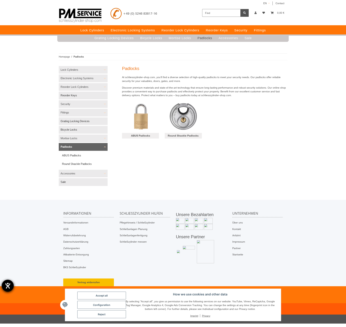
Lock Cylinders (69, 69)
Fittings (65, 112)
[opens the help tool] (8, 286)
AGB (65, 229)
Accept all (102, 295)
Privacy (206, 315)
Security (65, 104)
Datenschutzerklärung (75, 241)
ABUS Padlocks (140, 135)
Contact (280, 3)
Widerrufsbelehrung (74, 235)
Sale (63, 181)
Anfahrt (236, 235)
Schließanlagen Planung (133, 229)
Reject (101, 314)
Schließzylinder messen (133, 241)
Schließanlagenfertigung (133, 235)
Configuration (101, 304)
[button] (256, 13)
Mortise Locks (69, 138)
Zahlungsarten (71, 248)
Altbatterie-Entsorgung (76, 254)
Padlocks (66, 146)
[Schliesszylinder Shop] (80, 15)
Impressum (238, 241)
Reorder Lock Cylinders (74, 86)
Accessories (68, 173)
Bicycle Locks (69, 129)
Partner (236, 248)
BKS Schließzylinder (74, 267)
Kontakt (236, 229)
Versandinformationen (75, 222)
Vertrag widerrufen (88, 282)
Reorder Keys (69, 95)
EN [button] (265, 3)
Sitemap (68, 260)
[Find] (244, 13)
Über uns (237, 222)
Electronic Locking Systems (77, 78)
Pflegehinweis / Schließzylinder (137, 222)
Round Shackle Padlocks (183, 135)
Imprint (194, 315)
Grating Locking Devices (75, 121)
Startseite (237, 254)
